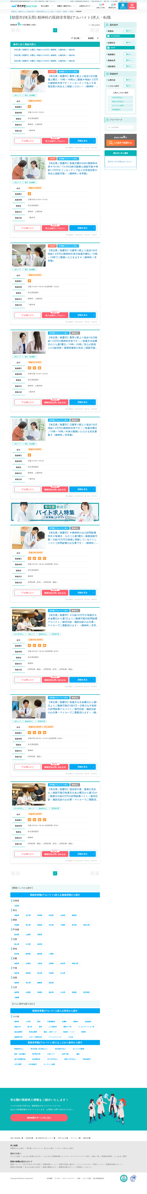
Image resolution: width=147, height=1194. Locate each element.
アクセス (57, 1178)
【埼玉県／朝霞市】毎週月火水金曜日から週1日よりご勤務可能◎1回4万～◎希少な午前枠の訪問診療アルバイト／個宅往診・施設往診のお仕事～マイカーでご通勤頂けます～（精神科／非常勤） (72, 707)
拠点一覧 (106, 1)
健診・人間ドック (50, 1032)
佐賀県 (28, 992)
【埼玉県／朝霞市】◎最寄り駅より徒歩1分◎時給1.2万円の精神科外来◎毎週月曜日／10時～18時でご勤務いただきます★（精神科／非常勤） (73, 255)
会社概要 (49, 1178)
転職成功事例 (107, 1156)
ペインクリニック (55, 1037)
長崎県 (39, 992)
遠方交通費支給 (20, 1059)
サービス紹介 (15, 1156)
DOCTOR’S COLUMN (32, 1164)
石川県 (28, 944)
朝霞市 (65, 11)
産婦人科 (17, 1027)
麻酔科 (75, 1021)
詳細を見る (83, 141)
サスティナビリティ (69, 1178)
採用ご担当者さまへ (97, 1)
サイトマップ (75, 1138)
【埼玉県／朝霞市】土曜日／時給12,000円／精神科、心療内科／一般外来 (44, 49)
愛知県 (39, 954)
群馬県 (39, 925)
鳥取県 (16, 973)
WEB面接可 (32, 1064)
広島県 (51, 973)
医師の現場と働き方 (67, 1164)
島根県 (28, 973)
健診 (78, 1054)
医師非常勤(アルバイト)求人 (45, 11)
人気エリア (51, 1054)
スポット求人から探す (65, 1148)
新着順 (91, 38)
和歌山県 (75, 963)
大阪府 (39, 963)
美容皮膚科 (33, 1032)
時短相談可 (87, 1059)
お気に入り (29, 141)
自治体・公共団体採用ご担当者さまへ (80, 1)
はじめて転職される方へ (32, 1156)
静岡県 (28, 954)
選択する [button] (128, 31)
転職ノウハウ (15, 1164)
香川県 (28, 983)
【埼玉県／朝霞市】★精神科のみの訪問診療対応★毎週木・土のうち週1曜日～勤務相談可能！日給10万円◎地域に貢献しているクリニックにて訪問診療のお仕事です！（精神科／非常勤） (73, 538)
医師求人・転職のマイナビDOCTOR (22, 11)
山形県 (62, 915)
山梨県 (28, 934)
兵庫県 (51, 963)
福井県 (39, 944)
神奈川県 (86, 925)
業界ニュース (98, 1164)
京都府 (28, 963)
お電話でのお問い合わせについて (128, 1)
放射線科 (88, 1021)
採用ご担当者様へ (15, 1138)
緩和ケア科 (68, 1027)
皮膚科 (64, 1021)
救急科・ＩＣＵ (69, 1032)
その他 (70, 1037)
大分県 (62, 992)
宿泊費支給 (36, 1059)
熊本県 (51, 992)
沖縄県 (16, 997)
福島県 (74, 915)
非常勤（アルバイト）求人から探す (40, 1148)
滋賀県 (16, 963)
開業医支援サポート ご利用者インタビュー (75, 1167)
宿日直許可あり (60, 1049)
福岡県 (16, 992)
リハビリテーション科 (86, 1027)
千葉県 (62, 925)
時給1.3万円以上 (70, 1059)
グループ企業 (87, 1178)
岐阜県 (16, 954)
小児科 (28, 1021)
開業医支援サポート (114, 1164)
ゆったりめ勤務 (78, 1049)
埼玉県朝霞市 (115, 36)
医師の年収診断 (16, 1167)
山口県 (62, 973)
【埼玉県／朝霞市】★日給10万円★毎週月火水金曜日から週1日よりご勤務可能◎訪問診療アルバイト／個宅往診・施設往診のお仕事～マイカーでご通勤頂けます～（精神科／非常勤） (72, 620)
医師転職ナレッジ (50, 1164)
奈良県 (62, 963)
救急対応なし (19, 1049)
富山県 (16, 944)
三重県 (51, 954)
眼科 (39, 1021)
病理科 (83, 1032)
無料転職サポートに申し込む (39, 1118)
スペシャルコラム (84, 1164)
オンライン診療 (49, 1064)
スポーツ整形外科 (35, 1037)
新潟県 (16, 934)
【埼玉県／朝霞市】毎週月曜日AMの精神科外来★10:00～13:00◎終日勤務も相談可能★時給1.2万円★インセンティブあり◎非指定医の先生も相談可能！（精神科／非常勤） (73, 168)
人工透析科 (53, 1027)
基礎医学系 (18, 1037)
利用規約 (28, 1138)
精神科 (72, 11)
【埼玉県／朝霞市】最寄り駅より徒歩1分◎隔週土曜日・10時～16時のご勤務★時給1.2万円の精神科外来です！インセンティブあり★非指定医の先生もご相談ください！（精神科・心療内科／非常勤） (73, 81)
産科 (40, 1027)
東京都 (74, 925)
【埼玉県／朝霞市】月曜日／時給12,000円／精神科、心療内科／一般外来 (44, 55)
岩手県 (28, 915)
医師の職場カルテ (50, 1167)
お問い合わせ (62, 1138)
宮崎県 (74, 992)
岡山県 (39, 973)
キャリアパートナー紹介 (80, 1156)
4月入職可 (18, 1064)
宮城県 (39, 915)
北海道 (16, 906)
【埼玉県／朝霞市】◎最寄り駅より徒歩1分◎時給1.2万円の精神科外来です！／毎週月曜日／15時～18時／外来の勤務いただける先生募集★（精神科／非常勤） (72, 429)
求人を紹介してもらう (55, 141)
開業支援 (86, 1138)
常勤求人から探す (17, 1148)
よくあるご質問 (120, 1156)
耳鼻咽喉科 (51, 1021)
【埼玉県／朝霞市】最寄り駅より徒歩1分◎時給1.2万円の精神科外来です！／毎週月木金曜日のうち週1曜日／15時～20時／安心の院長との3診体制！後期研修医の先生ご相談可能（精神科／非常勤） (72, 343)
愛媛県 (39, 983)
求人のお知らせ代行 (32, 1167)
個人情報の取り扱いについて (45, 1138)
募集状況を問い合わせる (55, 402)
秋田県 (51, 915)
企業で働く (66, 1054)
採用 (78, 1178)
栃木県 (28, 925)
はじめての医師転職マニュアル (56, 1156)
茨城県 (16, 925)
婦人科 (29, 1027)
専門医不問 (36, 1054)
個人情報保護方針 (98, 1178)
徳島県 (16, 983)
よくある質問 (114, 1)
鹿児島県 (86, 992)
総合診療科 (18, 1032)
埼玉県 (59, 11)
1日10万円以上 (52, 1059)
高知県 (51, 983)
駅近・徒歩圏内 (20, 1054)
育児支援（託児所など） (39, 1049)
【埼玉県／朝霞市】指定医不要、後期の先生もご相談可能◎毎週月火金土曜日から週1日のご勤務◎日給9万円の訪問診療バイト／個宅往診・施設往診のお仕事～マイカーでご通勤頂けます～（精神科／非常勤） (73, 794)
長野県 (39, 934)
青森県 (16, 915)
